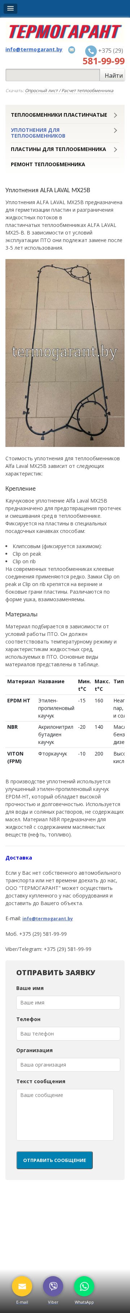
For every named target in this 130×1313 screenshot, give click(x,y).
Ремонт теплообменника (48, 164)
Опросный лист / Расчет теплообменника (69, 90)
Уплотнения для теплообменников (38, 133)
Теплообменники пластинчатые (59, 115)
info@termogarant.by (47, 919)
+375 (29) (104, 56)
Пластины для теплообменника (58, 149)
